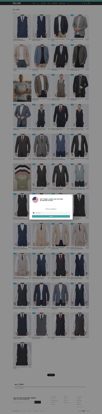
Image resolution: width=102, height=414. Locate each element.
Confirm (51, 216)
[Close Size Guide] (71, 195)
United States (38, 212)
